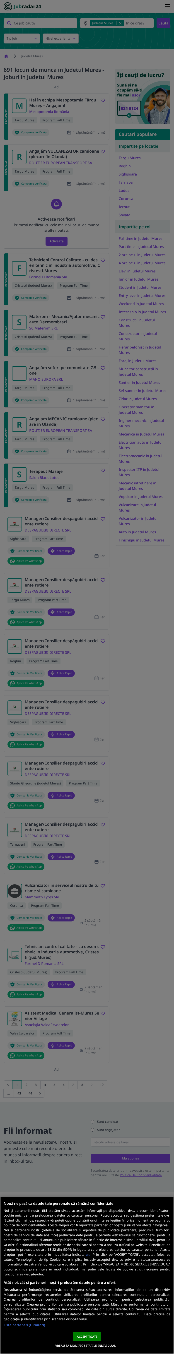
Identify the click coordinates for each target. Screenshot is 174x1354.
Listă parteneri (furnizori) (24, 1325)
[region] (87, 1275)
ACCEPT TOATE (87, 1337)
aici (88, 1255)
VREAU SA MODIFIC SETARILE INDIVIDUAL (85, 1346)
